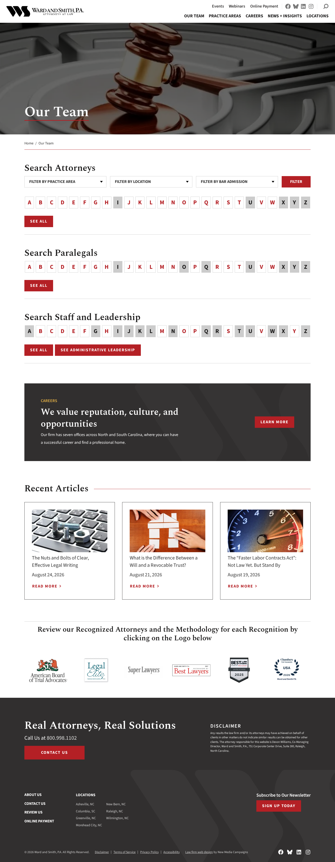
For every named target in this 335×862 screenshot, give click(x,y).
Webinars (237, 6)
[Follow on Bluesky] (296, 6)
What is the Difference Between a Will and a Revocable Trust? (164, 561)
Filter (296, 182)
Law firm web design (199, 852)
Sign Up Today (278, 806)
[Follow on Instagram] (311, 6)
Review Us (33, 812)
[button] (326, 6)
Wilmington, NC (117, 818)
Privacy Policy (149, 852)
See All (41, 222)
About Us (32, 795)
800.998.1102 (62, 738)
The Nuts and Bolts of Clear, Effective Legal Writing (60, 561)
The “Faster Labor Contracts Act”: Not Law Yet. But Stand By (262, 561)
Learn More (277, 423)
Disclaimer (102, 852)
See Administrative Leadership (98, 350)
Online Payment (264, 6)
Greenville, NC (86, 818)
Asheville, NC (85, 804)
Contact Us (54, 752)
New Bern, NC (116, 804)
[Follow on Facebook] (288, 6)
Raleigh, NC (114, 811)
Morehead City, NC (89, 825)
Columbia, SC (85, 811)
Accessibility (171, 852)
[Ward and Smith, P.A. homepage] (45, 11)
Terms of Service (124, 852)
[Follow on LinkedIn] (303, 6)
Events (218, 6)
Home (29, 143)
